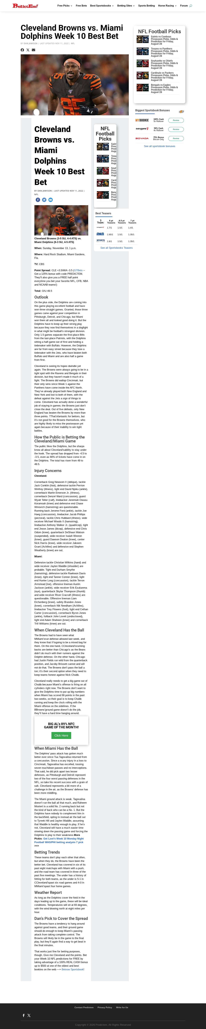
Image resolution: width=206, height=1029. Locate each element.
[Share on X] (28, 50)
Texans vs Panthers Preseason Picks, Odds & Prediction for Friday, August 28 (164, 52)
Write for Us (122, 1007)
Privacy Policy (105, 1007)
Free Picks (63, 5)
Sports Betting (146, 5)
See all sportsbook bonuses (159, 146)
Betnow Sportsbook (73, 969)
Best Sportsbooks (100, 5)
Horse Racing (166, 5)
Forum (184, 5)
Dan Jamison (30, 43)
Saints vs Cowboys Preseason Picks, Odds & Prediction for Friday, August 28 (164, 40)
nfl (73, 43)
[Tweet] (44, 200)
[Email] (50, 200)
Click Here (61, 735)
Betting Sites (124, 5)
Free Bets (81, 5)
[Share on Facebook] (22, 50)
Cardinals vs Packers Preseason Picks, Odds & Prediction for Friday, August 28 (164, 76)
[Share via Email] (33, 50)
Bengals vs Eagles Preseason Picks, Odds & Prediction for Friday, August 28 (164, 88)
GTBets (78, 270)
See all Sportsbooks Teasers (116, 247)
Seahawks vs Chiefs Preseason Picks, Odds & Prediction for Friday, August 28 (164, 64)
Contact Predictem (83, 1007)
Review (176, 120)
